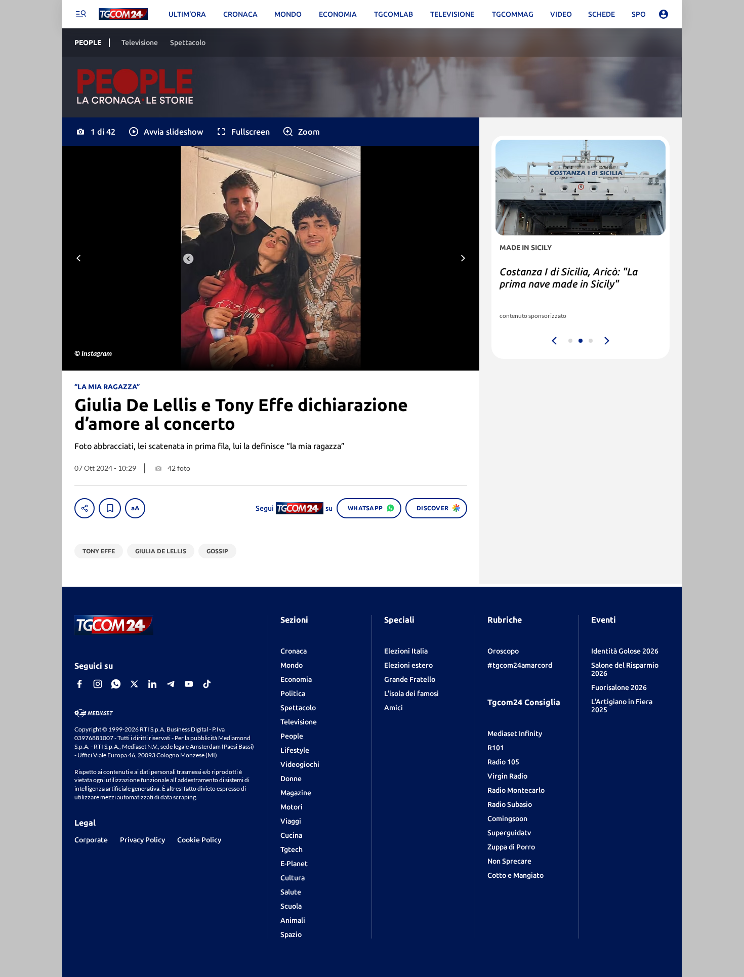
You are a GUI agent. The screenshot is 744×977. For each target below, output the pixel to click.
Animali (292, 920)
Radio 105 (503, 762)
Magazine (295, 793)
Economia (296, 679)
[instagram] (98, 684)
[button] (165, 132)
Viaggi (290, 821)
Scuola (291, 906)
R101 (495, 748)
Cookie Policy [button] (199, 840)
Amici (393, 708)
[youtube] (189, 684)
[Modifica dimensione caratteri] (135, 508)
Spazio (291, 934)
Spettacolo (298, 708)
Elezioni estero (408, 665)
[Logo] (123, 14)
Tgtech (291, 849)
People (291, 736)
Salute (290, 892)
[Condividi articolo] (84, 508)
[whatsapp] (116, 684)
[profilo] (663, 14)
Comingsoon (507, 819)
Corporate (91, 840)
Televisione (298, 722)
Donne (291, 779)
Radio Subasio (509, 804)
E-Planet (294, 864)
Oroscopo (503, 651)
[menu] (80, 14)
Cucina (291, 835)
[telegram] (171, 684)
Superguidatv (509, 833)
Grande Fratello (409, 679)
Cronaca (293, 651)
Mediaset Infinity (514, 733)
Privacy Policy (142, 840)
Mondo (291, 665)
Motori (291, 807)
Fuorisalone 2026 (619, 687)
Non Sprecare (509, 861)
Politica (292, 693)
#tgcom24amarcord (519, 665)
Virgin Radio (507, 776)
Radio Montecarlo (516, 790)
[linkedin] (152, 684)
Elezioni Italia (406, 651)
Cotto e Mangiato (515, 875)
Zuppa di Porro (511, 847)
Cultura (292, 878)
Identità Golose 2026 (624, 651)
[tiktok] (207, 684)
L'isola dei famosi (411, 693)
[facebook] (79, 684)
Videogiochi (299, 764)
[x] (134, 684)
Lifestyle (294, 750)
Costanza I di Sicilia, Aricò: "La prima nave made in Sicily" (569, 278)
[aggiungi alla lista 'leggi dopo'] (110, 508)
